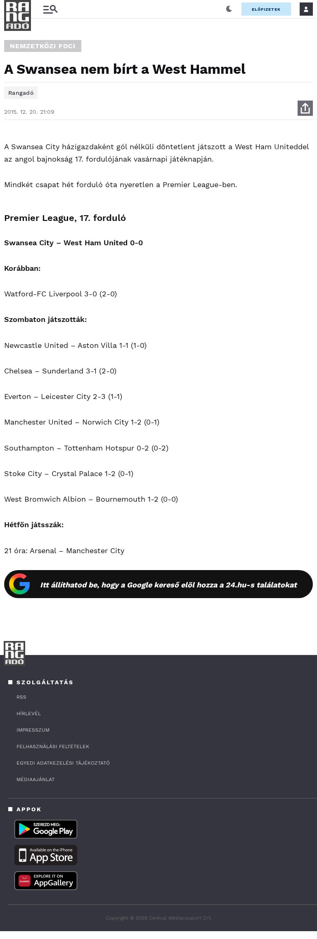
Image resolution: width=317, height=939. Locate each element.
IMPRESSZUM (33, 730)
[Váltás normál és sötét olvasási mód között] (229, 9)
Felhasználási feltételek (53, 746)
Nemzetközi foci (43, 46)
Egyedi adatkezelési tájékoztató (63, 763)
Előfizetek (266, 9)
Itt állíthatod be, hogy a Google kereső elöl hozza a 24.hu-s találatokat (168, 584)
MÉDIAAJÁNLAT (35, 779)
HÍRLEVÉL (29, 713)
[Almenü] (50, 9)
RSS (21, 697)
